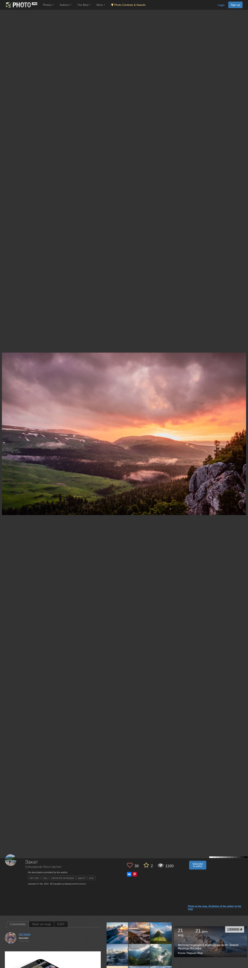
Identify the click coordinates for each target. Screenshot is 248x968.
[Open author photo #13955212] (161, 932)
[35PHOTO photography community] (21, 5)
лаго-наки (34, 878)
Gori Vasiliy (25, 934)
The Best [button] (83, 4)
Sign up (235, 4)
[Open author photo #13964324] (139, 932)
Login (221, 5)
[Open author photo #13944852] (117, 954)
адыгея (81, 878)
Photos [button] (47, 4)
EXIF (61, 924)
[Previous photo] (3, 421)
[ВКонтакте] (129, 874)
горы (45, 878)
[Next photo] (244, 421)
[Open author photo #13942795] (139, 954)
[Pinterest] (134, 874)
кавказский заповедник (62, 878)
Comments (18, 924)
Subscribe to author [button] (197, 865)
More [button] (100, 4)
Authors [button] (65, 4)
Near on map (41, 924)
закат (91, 878)
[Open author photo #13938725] (161, 954)
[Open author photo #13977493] (117, 932)
